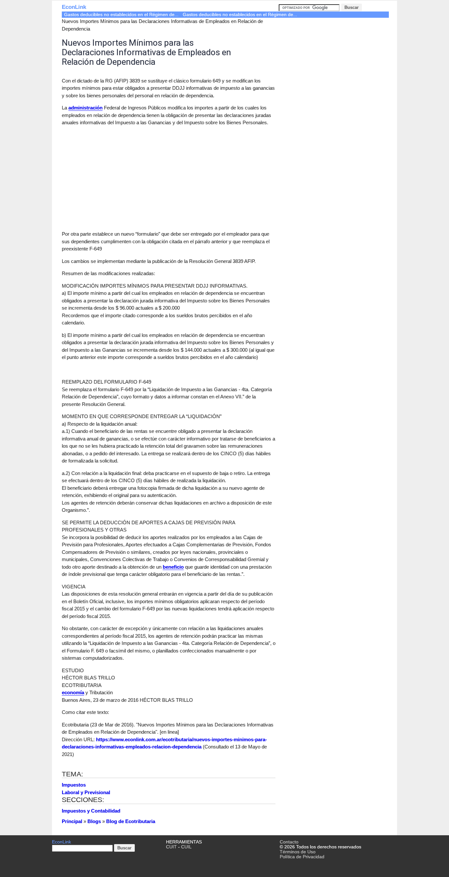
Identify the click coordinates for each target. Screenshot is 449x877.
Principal (72, 821)
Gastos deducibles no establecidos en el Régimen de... (121, 14)
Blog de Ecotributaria (130, 821)
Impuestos (74, 785)
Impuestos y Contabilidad (91, 811)
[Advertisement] (117, 177)
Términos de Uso (298, 851)
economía (73, 692)
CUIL (186, 846)
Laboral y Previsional (86, 792)
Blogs (94, 821)
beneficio (173, 567)
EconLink (74, 7)
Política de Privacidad (302, 856)
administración (85, 107)
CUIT (171, 846)
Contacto (289, 842)
